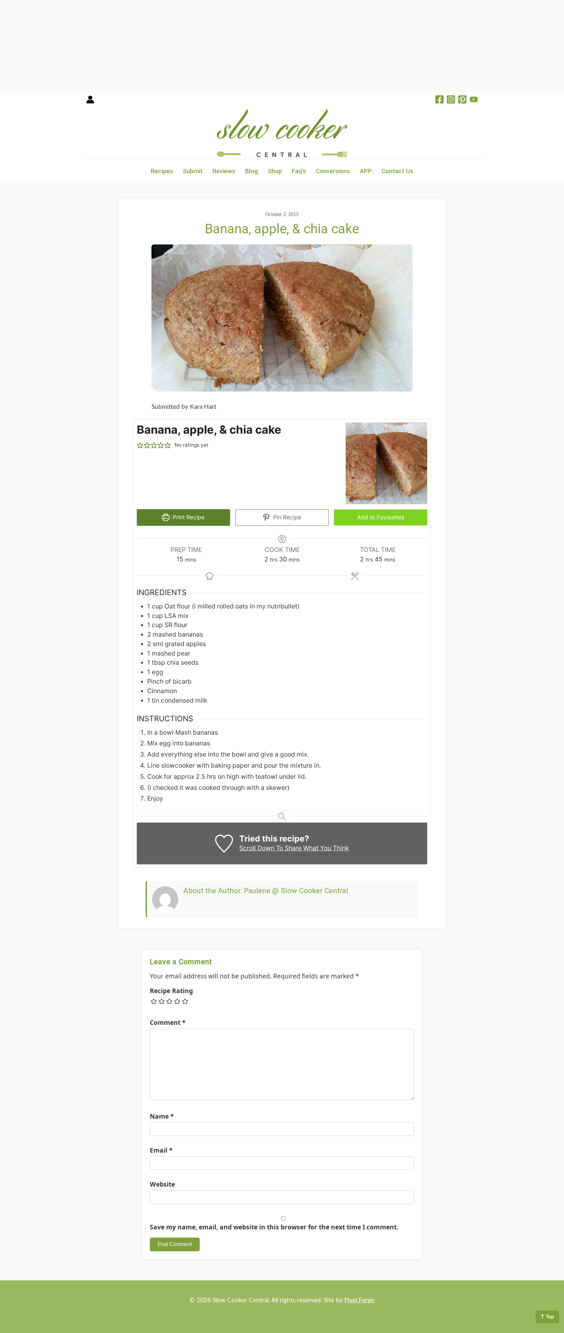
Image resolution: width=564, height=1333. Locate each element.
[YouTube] (474, 100)
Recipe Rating (171, 990)
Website (162, 1184)
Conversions (333, 171)
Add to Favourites (380, 517)
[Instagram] (451, 100)
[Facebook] (439, 100)
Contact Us (397, 171)
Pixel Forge (359, 1300)
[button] (140, 445)
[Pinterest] (462, 100)
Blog (251, 171)
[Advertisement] (196, 46)
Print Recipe (188, 517)
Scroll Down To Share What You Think (294, 848)
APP (366, 171)
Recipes (162, 171)
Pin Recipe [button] (286, 517)
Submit (193, 171)
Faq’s (299, 171)
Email (161, 1150)
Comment (167, 1022)
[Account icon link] (90, 102)
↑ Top (547, 1316)
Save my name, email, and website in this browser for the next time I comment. (274, 1227)
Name (162, 1116)
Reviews (223, 171)
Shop (275, 171)
